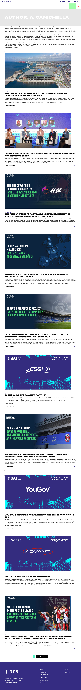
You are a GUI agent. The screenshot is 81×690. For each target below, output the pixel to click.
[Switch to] (44, 6)
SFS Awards (44, 674)
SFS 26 (42, 671)
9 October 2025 (9, 466)
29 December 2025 (10, 105)
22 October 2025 (10, 346)
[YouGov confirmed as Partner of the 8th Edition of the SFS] (38, 492)
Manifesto (43, 679)
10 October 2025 (10, 406)
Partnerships (44, 680)
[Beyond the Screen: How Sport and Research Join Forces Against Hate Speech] (38, 130)
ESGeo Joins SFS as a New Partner (25, 395)
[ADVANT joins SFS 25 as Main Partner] (38, 553)
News (68, 1)
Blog (6, 91)
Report (62, 1)
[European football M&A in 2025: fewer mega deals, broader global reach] (38, 251)
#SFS (41, 669)
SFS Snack (44, 672)
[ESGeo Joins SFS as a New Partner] (38, 372)
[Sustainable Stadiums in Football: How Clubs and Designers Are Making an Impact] (38, 70)
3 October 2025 (9, 648)
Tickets (42, 682)
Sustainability (45, 677)
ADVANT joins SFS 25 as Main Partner (27, 577)
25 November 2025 (10, 165)
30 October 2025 (10, 286)
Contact (75, 1)
